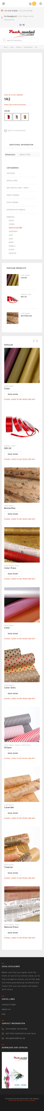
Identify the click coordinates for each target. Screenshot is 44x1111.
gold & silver (28, 47)
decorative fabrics (16, 209)
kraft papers (13, 195)
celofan (11, 173)
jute (11, 235)
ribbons (18, 47)
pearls (12, 246)
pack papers (12, 202)
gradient (13, 231)
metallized (12, 180)
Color (7, 111)
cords (12, 224)
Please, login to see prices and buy (15, 104)
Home (5, 47)
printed (12, 253)
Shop (11, 47)
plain (11, 249)
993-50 (7, 448)
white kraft (26, 745)
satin (11, 220)
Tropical (8, 867)
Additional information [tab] (21, 144)
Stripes (8, 747)
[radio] (8, 117)
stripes (17, 745)
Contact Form (9, 1004)
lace (11, 238)
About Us (6, 1009)
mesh (11, 242)
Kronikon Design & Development (22, 1100)
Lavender (9, 807)
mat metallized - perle (18, 187)
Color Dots (10, 687)
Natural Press (11, 927)
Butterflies (10, 508)
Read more (13, 394)
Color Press (10, 568)
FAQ (3, 1014)
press (17, 565)
